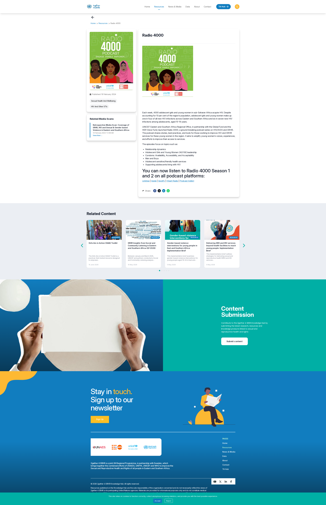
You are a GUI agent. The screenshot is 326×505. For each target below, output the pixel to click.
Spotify (161, 181)
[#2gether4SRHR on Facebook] (231, 481)
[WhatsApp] (168, 190)
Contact (207, 6)
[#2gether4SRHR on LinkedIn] (226, 481)
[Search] (237, 6)
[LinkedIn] (163, 190)
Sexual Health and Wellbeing (103, 101)
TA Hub (228, 469)
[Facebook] (154, 190)
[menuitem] (102, 6)
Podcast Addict (187, 181)
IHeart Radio (172, 181)
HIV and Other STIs (99, 106)
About (197, 6)
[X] (159, 190)
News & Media (174, 6)
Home (147, 6)
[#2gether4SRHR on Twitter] (220, 481)
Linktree (146, 181)
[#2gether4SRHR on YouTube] (215, 481)
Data (187, 6)
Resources (159, 6)
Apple (154, 181)
